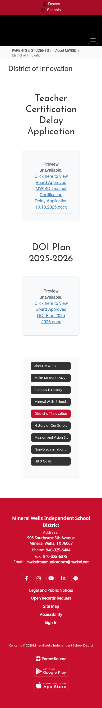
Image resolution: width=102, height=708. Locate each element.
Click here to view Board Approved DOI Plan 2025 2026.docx (51, 312)
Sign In (51, 622)
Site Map (51, 606)
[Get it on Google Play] (51, 671)
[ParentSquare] (51, 658)
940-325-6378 (55, 556)
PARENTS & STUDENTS (30, 50)
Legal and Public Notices (51, 590)
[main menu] (93, 40)
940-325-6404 (58, 550)
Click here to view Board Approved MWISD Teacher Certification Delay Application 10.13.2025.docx (51, 191)
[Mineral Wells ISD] (51, 26)
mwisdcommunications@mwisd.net (57, 562)
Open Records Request (51, 598)
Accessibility (51, 614)
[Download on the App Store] (51, 685)
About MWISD (65, 50)
